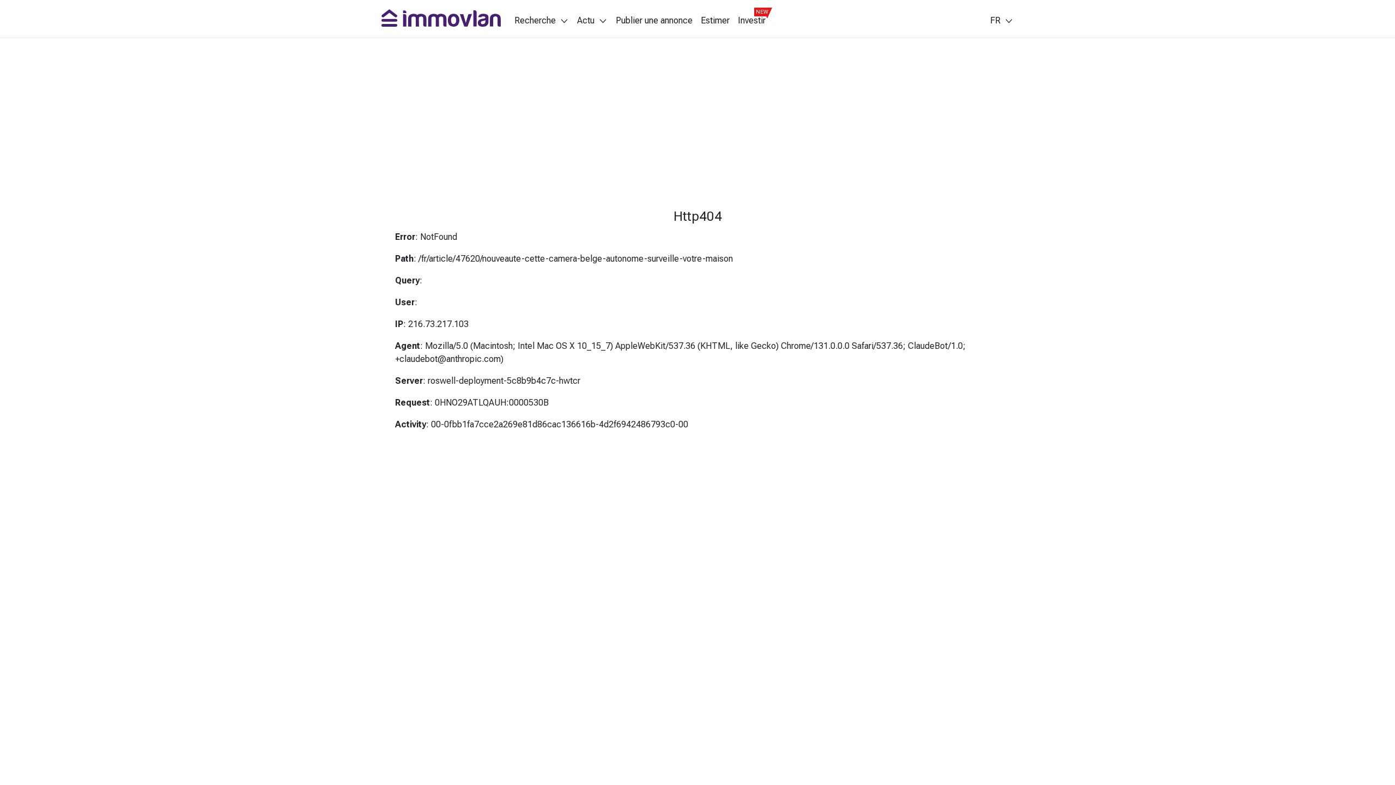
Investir (752, 20)
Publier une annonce (654, 20)
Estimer (715, 20)
